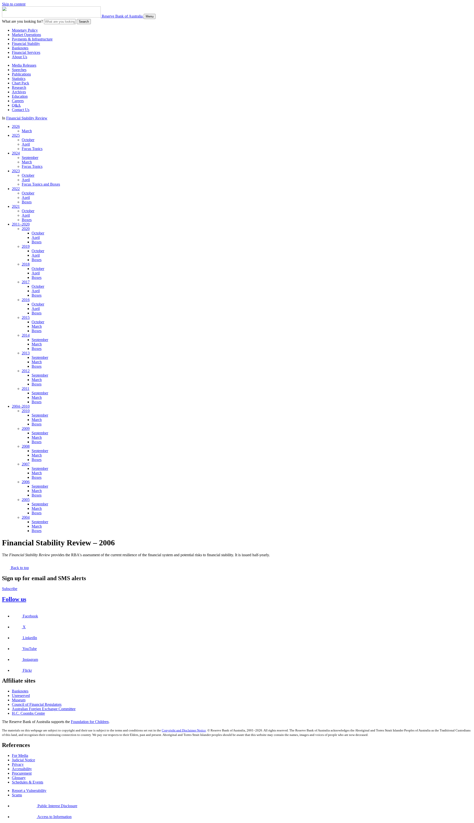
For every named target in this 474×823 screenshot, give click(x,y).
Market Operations (26, 35)
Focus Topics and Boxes (41, 184)
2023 (16, 171)
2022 (16, 189)
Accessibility (22, 769)
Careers (18, 101)
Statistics (18, 79)
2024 (16, 153)
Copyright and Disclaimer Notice (184, 730)
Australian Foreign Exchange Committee (44, 709)
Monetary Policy (25, 30)
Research (19, 87)
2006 (26, 482)
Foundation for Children (90, 722)
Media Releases (24, 65)
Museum (18, 700)
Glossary (19, 778)
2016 (26, 300)
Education (20, 96)
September (30, 157)
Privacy (18, 764)
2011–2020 (21, 224)
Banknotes (20, 48)
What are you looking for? (22, 21)
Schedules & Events (27, 782)
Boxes (27, 202)
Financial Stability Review (26, 118)
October (28, 140)
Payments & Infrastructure (32, 39)
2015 (26, 317)
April (26, 144)
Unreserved (21, 695)
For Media (20, 755)
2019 (26, 246)
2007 (26, 464)
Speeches (19, 70)
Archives (19, 92)
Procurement (22, 773)
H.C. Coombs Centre (28, 713)
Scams (17, 795)
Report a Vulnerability (29, 790)
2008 (26, 446)
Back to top (19, 568)
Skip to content (13, 4)
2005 (26, 500)
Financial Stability (26, 43)
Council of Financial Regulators (36, 704)
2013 (26, 353)
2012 (26, 371)
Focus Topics (32, 149)
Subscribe (9, 589)
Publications (21, 74)
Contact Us (20, 110)
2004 (26, 517)
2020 (26, 229)
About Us (19, 57)
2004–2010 (21, 406)
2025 (16, 135)
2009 (26, 428)
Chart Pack (20, 83)
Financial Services (26, 52)
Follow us (14, 599)
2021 (16, 206)
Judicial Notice (23, 760)
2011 (25, 388)
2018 (26, 264)
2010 (26, 411)
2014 (26, 335)
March (27, 131)
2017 (26, 282)
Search (84, 21)
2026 (16, 126)
